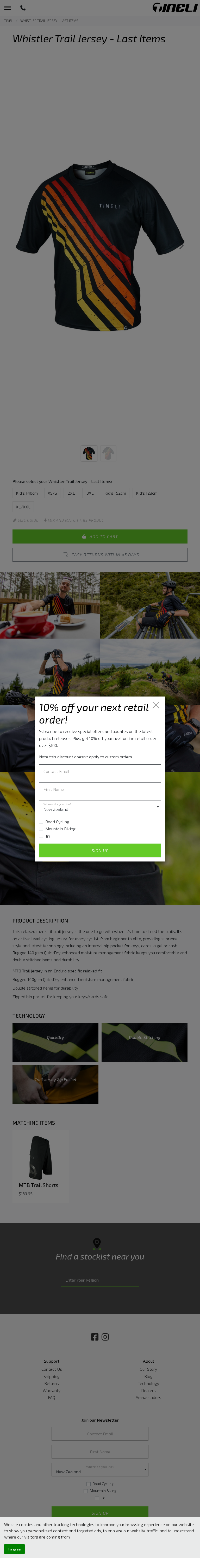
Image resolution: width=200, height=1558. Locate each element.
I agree (14, 1549)
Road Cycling (57, 821)
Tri (47, 835)
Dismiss (156, 705)
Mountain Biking (60, 828)
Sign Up (100, 850)
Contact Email (56, 771)
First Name (53, 789)
